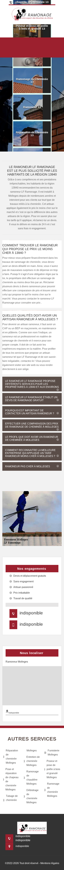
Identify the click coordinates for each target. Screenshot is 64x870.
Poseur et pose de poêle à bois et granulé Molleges (53, 769)
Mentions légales (49, 863)
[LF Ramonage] (32, 14)
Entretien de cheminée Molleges (33, 761)
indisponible (31, 613)
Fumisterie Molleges (53, 752)
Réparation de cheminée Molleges (12, 756)
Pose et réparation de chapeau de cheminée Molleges (11, 779)
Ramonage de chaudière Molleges (32, 777)
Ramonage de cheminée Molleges (53, 789)
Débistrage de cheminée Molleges (32, 796)
